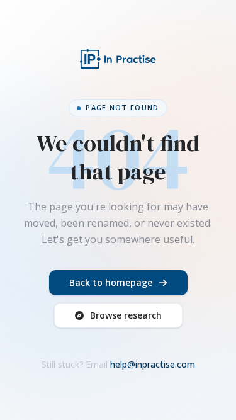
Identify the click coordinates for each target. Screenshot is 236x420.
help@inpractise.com (152, 364)
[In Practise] (118, 59)
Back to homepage (110, 282)
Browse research (126, 315)
